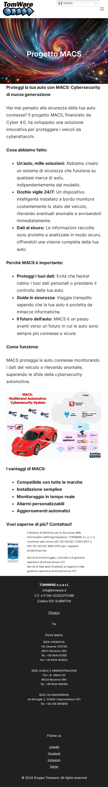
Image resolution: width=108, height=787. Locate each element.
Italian (67, 3)
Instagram (54, 760)
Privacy (54, 613)
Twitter (54, 766)
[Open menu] (102, 9)
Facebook (54, 753)
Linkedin (54, 746)
